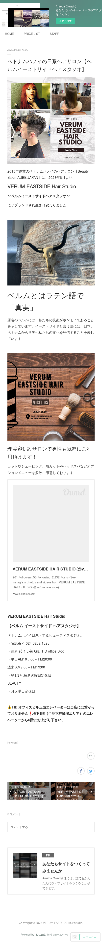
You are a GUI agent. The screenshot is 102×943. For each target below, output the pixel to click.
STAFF (54, 33)
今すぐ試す (65, 21)
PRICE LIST (32, 33)
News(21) (12, 742)
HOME (9, 33)
